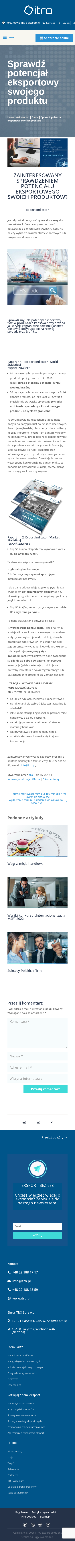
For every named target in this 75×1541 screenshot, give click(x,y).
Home (10, 117)
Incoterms (12, 1379)
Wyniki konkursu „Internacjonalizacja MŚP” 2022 (36, 917)
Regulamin (21, 1512)
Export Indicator (37, 210)
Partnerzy (12, 1475)
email (39, 1122)
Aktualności (22, 117)
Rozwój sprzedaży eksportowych (24, 1421)
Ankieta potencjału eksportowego (25, 1367)
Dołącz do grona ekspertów (21, 1486)
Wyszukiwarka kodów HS (20, 1355)
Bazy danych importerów (20, 1409)
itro (31, 775)
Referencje (13, 1469)
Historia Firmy (14, 1451)
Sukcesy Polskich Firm (24, 970)
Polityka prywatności (44, 1512)
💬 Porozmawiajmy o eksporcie (21, 22)
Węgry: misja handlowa (25, 863)
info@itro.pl (28, 765)
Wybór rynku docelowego (21, 1403)
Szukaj (66, 22)
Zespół (11, 1463)
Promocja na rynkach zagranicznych (26, 1427)
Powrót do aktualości (37, 797)
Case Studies (14, 1384)
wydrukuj (25, 1122)
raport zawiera (18, 368)
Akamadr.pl (47, 1537)
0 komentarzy (51, 779)
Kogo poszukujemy (17, 1492)
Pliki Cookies (28, 1516)
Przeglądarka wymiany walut (22, 1373)
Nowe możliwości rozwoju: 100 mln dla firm (39, 794)
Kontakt (50, 22)
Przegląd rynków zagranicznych (24, 1361)
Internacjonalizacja (19, 779)
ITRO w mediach (15, 1481)
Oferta (35, 117)
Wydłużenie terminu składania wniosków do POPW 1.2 (36, 802)
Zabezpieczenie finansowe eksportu (26, 1433)
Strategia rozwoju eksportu (21, 1415)
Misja (10, 1457)
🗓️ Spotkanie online (54, 38)
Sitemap (45, 1516)
